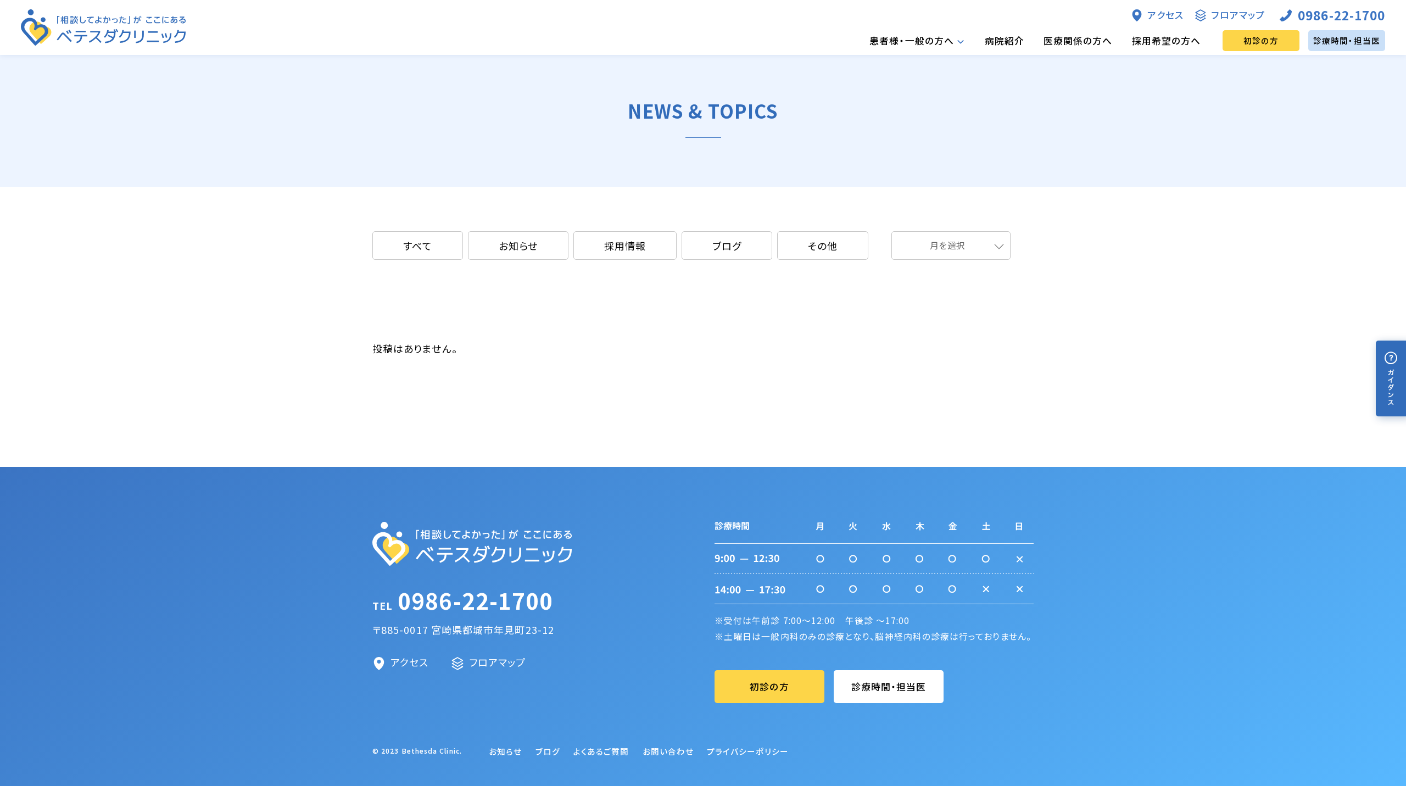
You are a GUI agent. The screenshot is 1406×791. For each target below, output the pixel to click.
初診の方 (1261, 40)
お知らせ (518, 245)
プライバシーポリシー (748, 751)
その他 (823, 245)
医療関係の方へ (1078, 40)
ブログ (726, 245)
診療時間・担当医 (1346, 40)
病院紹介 (1004, 40)
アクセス (1165, 14)
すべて (417, 245)
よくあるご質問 (601, 751)
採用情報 (625, 245)
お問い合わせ (668, 751)
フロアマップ (1238, 14)
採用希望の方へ (1166, 40)
